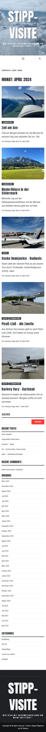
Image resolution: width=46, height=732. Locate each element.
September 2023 (8, 536)
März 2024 (5, 516)
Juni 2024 (5, 501)
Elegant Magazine (37, 726)
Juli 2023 (5, 546)
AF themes (24, 728)
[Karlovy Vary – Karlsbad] (23, 363)
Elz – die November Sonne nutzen (14, 449)
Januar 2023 (6, 576)
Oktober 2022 (6, 591)
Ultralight (5, 659)
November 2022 (7, 586)
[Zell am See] (23, 102)
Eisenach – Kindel (8, 444)
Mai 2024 (5, 506)
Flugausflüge (8, 122)
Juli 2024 (5, 496)
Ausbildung (5, 639)
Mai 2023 (5, 556)
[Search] (40, 58)
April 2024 (5, 511)
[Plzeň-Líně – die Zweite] (23, 298)
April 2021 (5, 626)
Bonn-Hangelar (7, 434)
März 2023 (5, 566)
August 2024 (6, 491)
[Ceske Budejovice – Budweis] (23, 232)
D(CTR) (5, 253)
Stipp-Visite (23, 24)
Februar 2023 (6, 571)
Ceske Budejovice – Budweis (22, 258)
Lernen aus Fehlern (8, 654)
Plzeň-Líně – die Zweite (18, 323)
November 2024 (7, 486)
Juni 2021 (5, 621)
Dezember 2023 (7, 526)
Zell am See (10, 127)
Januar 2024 (6, 521)
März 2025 (5, 481)
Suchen (6, 414)
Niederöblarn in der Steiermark (15, 191)
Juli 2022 (5, 606)
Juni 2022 (5, 611)
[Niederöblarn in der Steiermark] (23, 163)
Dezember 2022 (7, 581)
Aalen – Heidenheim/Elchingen (12, 454)
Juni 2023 (5, 551)
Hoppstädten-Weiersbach (10, 439)
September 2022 (8, 596)
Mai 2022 (5, 616)
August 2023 (6, 541)
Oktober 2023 (6, 531)
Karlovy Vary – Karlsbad (18, 389)
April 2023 (5, 561)
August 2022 (6, 601)
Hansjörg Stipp (10, 141)
